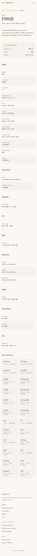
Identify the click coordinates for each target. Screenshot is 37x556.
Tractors (9, 10)
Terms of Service (7, 543)
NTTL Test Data (6, 531)
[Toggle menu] (33, 2)
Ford (3, 517)
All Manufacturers (7, 508)
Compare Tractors (7, 525)
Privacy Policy (6, 540)
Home (3, 10)
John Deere (5, 511)
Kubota (4, 514)
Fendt (16, 10)
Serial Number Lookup (9, 528)
